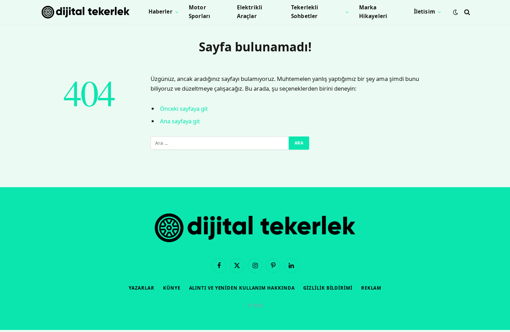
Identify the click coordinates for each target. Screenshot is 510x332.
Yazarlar (141, 288)
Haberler (160, 11)
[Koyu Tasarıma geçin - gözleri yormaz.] (455, 12)
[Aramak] (466, 12)
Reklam (371, 288)
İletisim (424, 11)
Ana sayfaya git (180, 121)
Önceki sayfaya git (184, 109)
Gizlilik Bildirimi (327, 288)
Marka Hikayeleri (373, 12)
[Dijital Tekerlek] (85, 12)
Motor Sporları (199, 12)
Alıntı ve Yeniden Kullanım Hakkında (242, 288)
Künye (171, 288)
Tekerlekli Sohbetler (304, 12)
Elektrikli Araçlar (250, 12)
